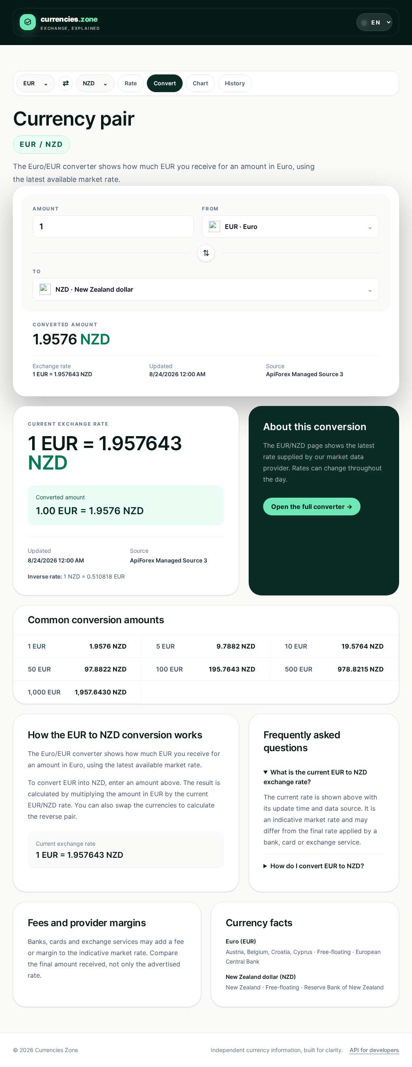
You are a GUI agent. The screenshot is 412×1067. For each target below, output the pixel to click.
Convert (165, 83)
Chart (200, 83)
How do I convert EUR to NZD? (317, 866)
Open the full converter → (311, 507)
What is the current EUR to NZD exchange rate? (315, 777)
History (235, 83)
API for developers (374, 1049)
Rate (131, 83)
